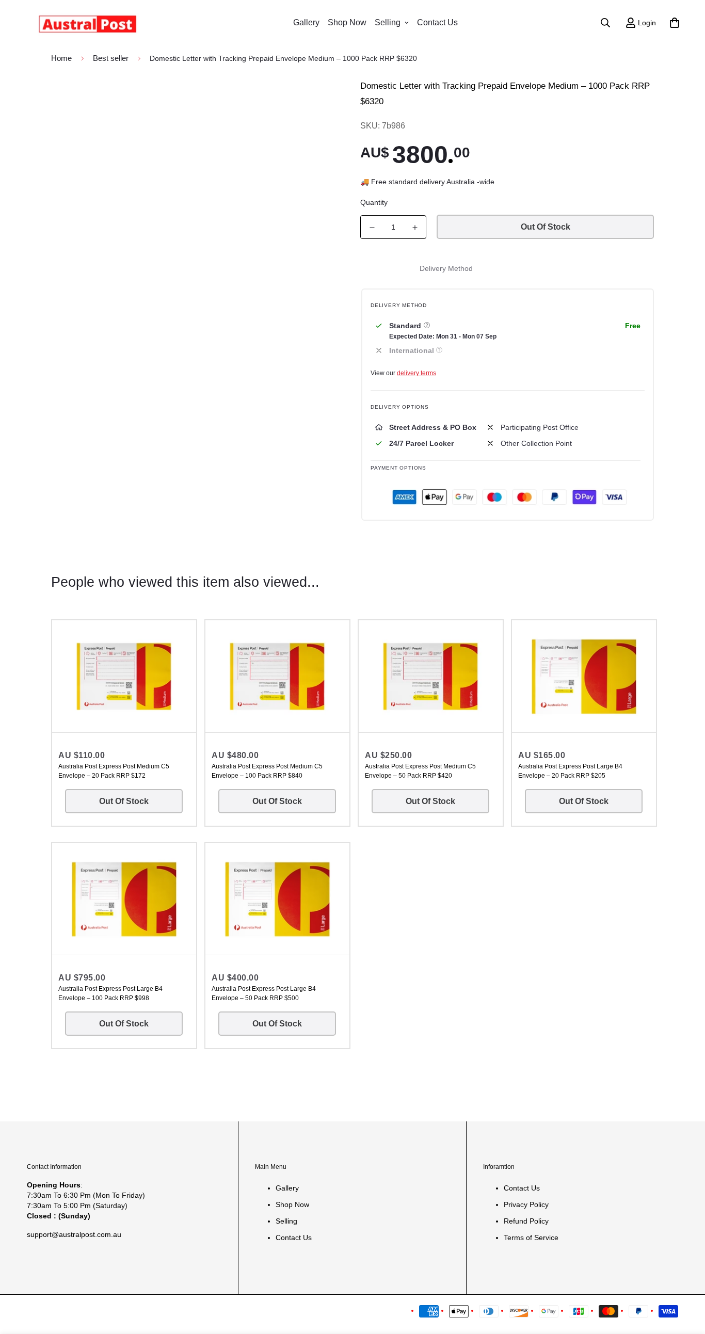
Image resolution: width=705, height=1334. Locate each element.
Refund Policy (526, 1221)
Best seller (111, 58)
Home (61, 58)
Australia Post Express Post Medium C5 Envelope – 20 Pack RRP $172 (113, 771)
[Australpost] (87, 22)
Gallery (306, 22)
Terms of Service (531, 1237)
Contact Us (437, 22)
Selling (387, 22)
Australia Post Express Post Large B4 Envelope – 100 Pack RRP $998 (110, 993)
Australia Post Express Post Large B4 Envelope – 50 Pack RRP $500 (264, 993)
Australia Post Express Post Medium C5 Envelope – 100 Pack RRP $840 (267, 771)
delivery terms (416, 373)
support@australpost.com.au (74, 1234)
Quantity (374, 202)
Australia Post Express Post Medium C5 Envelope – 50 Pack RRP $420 (420, 771)
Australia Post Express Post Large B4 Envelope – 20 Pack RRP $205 (570, 771)
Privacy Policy (526, 1204)
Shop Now (347, 22)
